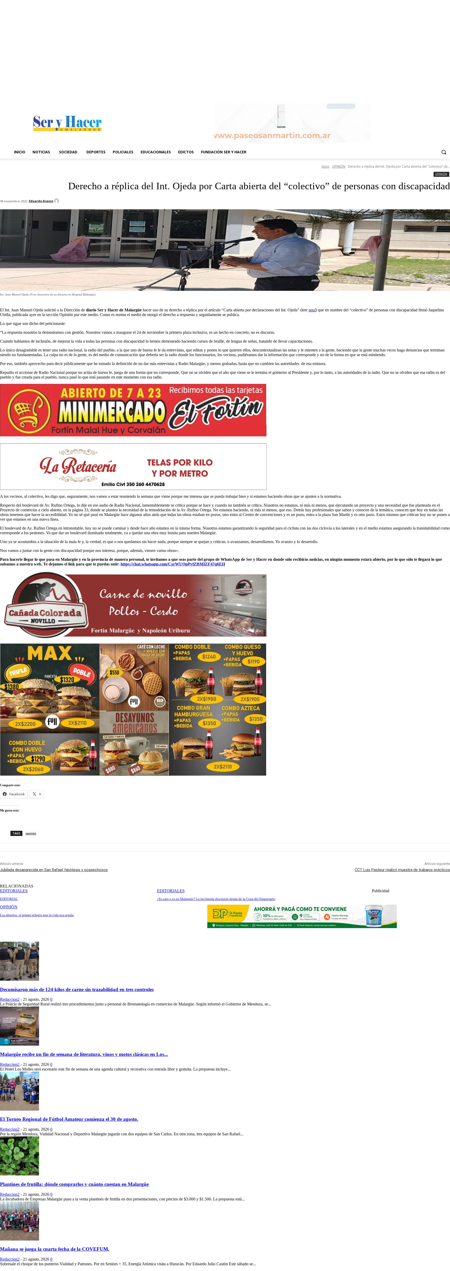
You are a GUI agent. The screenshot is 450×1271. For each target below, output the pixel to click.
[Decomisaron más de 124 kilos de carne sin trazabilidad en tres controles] (19, 979)
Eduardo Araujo (41, 201)
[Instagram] (447, 93)
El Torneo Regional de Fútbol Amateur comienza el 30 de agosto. (69, 1119)
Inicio (325, 166)
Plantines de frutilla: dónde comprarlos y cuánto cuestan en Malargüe (74, 1184)
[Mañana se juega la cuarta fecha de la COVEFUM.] (19, 1239)
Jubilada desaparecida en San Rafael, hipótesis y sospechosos (54, 869)
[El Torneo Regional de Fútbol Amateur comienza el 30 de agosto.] (19, 1109)
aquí (312, 310)
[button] (444, 152)
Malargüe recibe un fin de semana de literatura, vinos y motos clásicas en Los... (84, 1054)
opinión (31, 833)
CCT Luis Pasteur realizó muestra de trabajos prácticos (402, 869)
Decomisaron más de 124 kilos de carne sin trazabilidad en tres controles (77, 989)
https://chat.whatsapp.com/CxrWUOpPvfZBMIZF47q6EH (173, 564)
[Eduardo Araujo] (57, 201)
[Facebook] (440, 93)
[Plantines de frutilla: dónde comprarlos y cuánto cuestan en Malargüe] (19, 1174)
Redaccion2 (10, 999)
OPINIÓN (338, 166)
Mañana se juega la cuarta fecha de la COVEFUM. (54, 1249)
